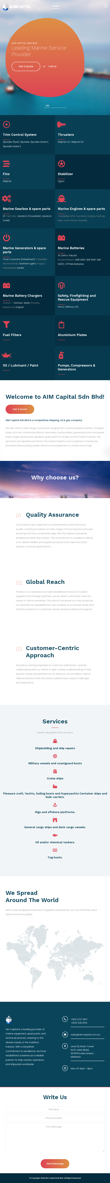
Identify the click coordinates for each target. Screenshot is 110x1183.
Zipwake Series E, (39, 142)
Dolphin (20, 307)
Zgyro (61, 181)
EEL (77, 306)
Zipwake (24, 142)
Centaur (18, 303)
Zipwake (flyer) (11, 142)
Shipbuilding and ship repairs (55, 748)
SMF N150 (91, 259)
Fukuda (73, 255)
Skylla (27, 303)
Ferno (61, 306)
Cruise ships (55, 778)
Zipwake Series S (12, 146)
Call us (52, 63)
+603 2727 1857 (79, 1019)
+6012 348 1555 (79, 1022)
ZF (4, 216)
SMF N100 (80, 259)
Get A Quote (26, 63)
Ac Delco (63, 255)
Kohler (20, 268)
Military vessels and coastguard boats (55, 763)
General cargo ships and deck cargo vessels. (55, 827)
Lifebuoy (69, 306)
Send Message (55, 1163)
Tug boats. (55, 857)
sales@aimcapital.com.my (85, 1034)
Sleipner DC (77, 142)
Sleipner (62, 142)
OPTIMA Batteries (74, 264)
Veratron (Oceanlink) (29, 216)
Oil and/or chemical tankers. (55, 842)
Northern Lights (27, 263)
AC (68, 142)
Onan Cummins (11, 259)
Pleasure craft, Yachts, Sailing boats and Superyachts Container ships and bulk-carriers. (55, 795)
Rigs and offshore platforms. (55, 812)
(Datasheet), (28, 259)
